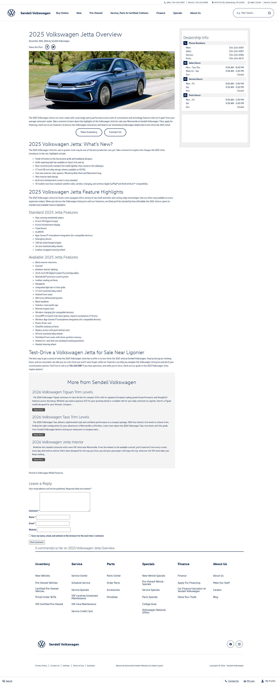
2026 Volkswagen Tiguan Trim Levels (62, 392)
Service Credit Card (82, 611)
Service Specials (80, 589)
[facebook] (230, 644)
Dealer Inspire (157, 665)
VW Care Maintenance (84, 604)
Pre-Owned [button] (95, 13)
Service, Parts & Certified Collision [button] (129, 13)
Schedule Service (81, 582)
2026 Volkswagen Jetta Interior (57, 442)
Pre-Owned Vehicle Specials (152, 583)
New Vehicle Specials (153, 575)
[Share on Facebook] (47, 47)
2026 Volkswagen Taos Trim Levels (60, 417)
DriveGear (112, 596)
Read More (38, 409)
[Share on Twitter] (53, 47)
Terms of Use (78, 665)
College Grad (149, 604)
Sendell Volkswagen (60, 41)
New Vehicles (42, 575)
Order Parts (113, 582)
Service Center (80, 575)
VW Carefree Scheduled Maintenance (85, 597)
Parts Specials (150, 596)
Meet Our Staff (221, 582)
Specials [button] (177, 13)
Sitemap (66, 665)
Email (32, 523)
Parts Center (114, 575)
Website (32, 529)
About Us (218, 575)
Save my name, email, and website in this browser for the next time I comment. (67, 535)
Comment (34, 510)
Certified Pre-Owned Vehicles (46, 590)
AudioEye (91, 665)
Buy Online (62, 13)
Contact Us (115, 132)
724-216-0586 (236, 55)
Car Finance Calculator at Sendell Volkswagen (192, 590)
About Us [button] (195, 13)
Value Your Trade (187, 596)
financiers (57, 125)
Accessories (113, 589)
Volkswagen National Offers (154, 611)
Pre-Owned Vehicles (46, 582)
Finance (182, 575)
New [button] (79, 13)
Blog (215, 596)
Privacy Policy (41, 665)
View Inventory (89, 132)
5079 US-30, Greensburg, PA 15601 (229, 2)
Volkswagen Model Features (50, 473)
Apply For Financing (189, 582)
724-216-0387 (236, 47)
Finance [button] (160, 13)
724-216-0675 (236, 58)
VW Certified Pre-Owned (49, 604)
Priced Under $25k (45, 596)
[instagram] (239, 644)
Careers (217, 589)
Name (32, 517)
